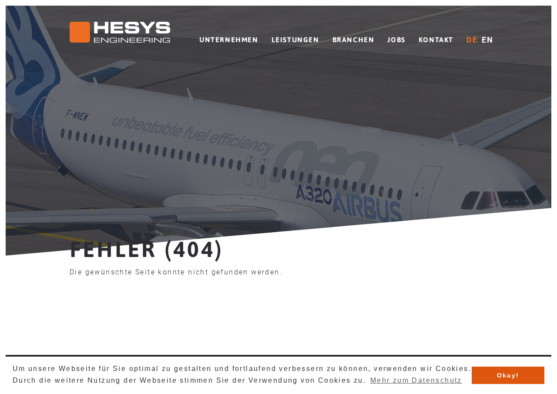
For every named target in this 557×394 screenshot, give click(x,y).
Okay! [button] (508, 375)
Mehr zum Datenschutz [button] (416, 380)
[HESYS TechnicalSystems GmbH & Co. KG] (120, 34)
